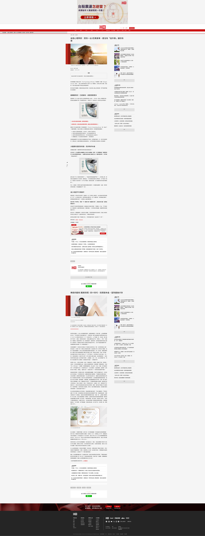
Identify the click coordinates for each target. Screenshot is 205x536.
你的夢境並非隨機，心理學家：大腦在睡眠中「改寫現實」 (127, 67)
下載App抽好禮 (122, 521)
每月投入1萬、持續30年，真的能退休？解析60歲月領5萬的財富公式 (86, 475)
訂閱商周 (97, 519)
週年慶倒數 (132, 28)
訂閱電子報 (129, 521)
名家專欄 (82, 519)
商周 (71, 34)
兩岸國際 (89, 521)
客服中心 (97, 521)
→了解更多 (85, 460)
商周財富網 (83, 523)
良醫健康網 (83, 524)
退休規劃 (78, 487)
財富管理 (88, 487)
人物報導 (89, 523)
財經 (74, 523)
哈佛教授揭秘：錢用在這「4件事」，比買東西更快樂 (83, 244)
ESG (102, 30)
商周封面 (89, 519)
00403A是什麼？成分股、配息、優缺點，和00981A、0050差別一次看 (123, 356)
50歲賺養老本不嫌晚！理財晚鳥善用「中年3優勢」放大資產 (84, 473)
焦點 (74, 519)
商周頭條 (72, 69)
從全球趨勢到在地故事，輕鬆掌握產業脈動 (122, 118)
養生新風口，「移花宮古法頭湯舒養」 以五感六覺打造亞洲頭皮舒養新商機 (124, 96)
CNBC (76, 219)
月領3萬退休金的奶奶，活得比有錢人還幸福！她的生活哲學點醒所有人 (87, 246)
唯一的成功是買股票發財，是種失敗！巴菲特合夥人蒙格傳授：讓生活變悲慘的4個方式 (88, 252)
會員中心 (97, 527)
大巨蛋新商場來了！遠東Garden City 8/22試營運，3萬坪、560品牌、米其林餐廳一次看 (124, 344)
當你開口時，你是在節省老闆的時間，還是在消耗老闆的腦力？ (84, 124)
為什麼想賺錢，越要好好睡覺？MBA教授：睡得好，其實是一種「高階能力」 (124, 100)
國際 (74, 521)
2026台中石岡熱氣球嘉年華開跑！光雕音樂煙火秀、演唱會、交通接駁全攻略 (127, 49)
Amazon (81, 219)
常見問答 (97, 523)
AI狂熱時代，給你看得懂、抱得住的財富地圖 (123, 121)
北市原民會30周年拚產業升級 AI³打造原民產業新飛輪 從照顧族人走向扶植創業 (124, 348)
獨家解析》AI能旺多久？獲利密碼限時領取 (122, 126)
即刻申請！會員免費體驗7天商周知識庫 (122, 377)
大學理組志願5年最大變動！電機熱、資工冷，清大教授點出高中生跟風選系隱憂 (124, 92)
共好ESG (74, 527)
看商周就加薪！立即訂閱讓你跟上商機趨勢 (122, 116)
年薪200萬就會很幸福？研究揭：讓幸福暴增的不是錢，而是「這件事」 (87, 249)
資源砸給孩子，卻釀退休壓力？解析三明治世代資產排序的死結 (85, 470)
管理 (74, 524)
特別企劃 (82, 521)
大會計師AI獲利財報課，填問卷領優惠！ (80, 121)
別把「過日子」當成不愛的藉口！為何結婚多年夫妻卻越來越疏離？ (127, 73)
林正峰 (84, 487)
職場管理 (89, 524)
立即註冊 (108, 506)
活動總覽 (97, 524)
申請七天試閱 (90, 526)
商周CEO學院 (124, 30)
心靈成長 (76, 34)
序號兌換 (97, 529)
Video (97, 30)
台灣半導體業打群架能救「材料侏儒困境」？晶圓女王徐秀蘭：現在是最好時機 (127, 56)
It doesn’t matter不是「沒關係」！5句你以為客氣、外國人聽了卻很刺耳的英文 (124, 104)
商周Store (119, 30)
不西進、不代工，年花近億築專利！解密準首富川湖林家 (84, 241)
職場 (73, 34)
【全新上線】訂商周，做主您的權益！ (122, 123)
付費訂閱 (117, 506)
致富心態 (72, 261)
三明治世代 (73, 487)
